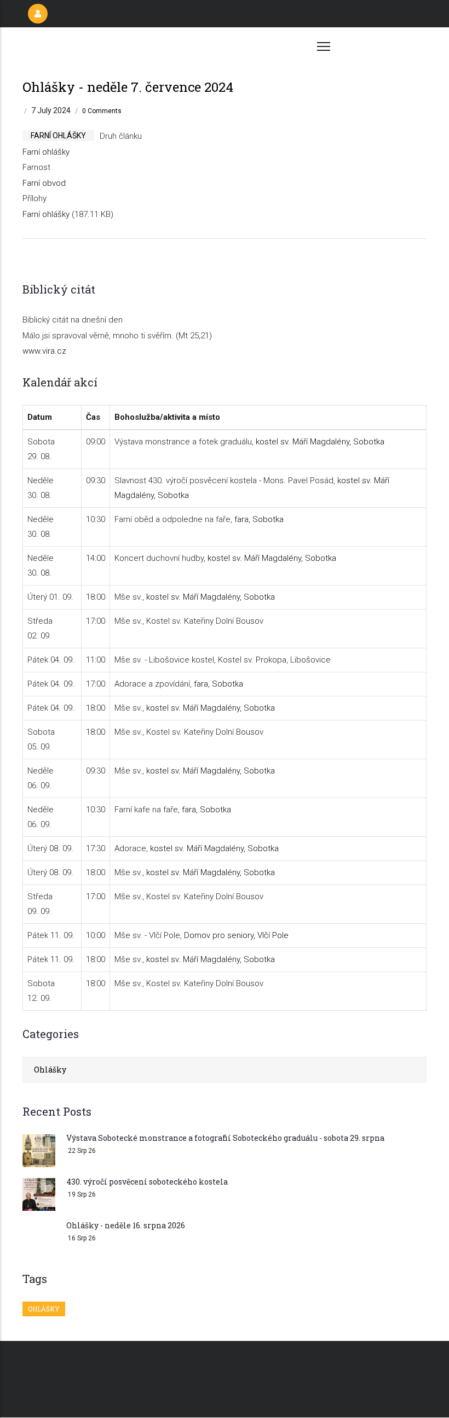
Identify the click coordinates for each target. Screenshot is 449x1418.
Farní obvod (44, 183)
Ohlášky (50, 1069)
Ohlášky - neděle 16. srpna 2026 (125, 1225)
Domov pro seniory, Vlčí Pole (236, 935)
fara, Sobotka (259, 519)
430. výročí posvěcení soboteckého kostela (147, 1181)
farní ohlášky (58, 135)
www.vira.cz (44, 351)
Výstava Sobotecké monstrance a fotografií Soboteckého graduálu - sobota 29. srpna (225, 1138)
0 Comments (102, 111)
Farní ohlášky (46, 152)
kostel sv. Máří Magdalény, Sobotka (320, 442)
